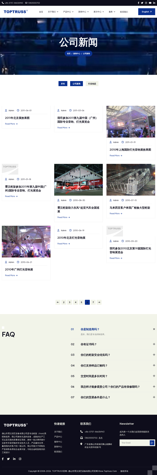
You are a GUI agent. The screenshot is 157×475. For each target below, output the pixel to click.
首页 (41, 11)
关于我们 (52, 11)
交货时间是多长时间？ (89, 376)
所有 (63, 83)
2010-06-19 (78, 230)
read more (10, 123)
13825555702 (34, 3)
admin (11, 110)
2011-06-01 (26, 110)
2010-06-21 (26, 262)
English (145, 11)
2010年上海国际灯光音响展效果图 (130, 149)
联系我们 (124, 11)
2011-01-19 (130, 142)
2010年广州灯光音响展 (19, 269)
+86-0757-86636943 (13, 3)
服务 (111, 11)
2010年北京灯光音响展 (71, 237)
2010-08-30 (79, 200)
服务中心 (58, 441)
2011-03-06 (78, 110)
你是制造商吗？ (85, 329)
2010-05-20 (131, 241)
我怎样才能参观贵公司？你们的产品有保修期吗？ (105, 386)
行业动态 (92, 83)
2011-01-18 (25, 179)
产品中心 (67, 11)
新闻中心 (82, 11)
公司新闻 (76, 83)
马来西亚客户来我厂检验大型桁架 (130, 207)
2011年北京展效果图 (17, 117)
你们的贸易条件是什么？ (90, 397)
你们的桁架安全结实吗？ (90, 354)
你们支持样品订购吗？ (89, 365)
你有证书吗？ (84, 344)
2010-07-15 (131, 200)
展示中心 (97, 11)
